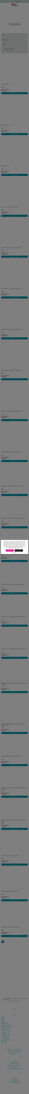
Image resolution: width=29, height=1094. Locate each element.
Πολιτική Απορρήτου (14, 548)
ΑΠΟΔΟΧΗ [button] (10, 550)
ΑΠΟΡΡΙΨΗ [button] (18, 550)
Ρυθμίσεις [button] (14, 552)
